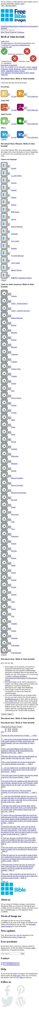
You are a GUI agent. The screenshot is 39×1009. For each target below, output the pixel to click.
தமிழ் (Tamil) (15, 263)
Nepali (13, 507)
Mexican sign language (18, 493)
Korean (13, 442)
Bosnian (14, 340)
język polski (15, 241)
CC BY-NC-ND (6, 47)
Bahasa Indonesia (17, 226)
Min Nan (14, 500)
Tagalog (13, 594)
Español (13, 190)
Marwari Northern (17, 478)
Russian (22, 71)
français (13, 205)
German (24, 69)
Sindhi (13, 565)
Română (14, 248)
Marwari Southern (17, 485)
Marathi (13, 471)
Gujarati (13, 412)
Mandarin (14, 463)
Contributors (21, 26)
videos (21, 977)
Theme (7, 32)
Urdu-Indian (15, 645)
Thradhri (14, 624)
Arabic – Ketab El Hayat (19, 303)
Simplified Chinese (12, 71)
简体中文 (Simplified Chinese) (21, 278)
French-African (16, 398)
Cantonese (14, 354)
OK (3, 6)
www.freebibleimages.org (11, 965)
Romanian (17, 69)
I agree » (10, 714)
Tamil (13, 602)
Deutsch (14, 183)
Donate (4, 28)
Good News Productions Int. (20, 45)
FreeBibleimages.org (12, 699)
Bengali (13, 325)
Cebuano (14, 362)
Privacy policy (20, 4)
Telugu (13, 609)
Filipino (13, 197)
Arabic (3, 71)
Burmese (14, 347)
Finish (19, 727)
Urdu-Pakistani (16, 653)
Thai (12, 616)
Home (3, 26)
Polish (11, 69)
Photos (7, 26)
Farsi (12, 391)
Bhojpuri (14, 332)
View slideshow (6, 73)
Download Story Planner (9, 727)
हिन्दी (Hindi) (15, 212)
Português (14, 234)
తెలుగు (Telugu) (16, 270)
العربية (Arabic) (16, 176)
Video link (4, 75)
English (13, 168)
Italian (13, 427)
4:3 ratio (14, 96)
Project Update (17, 937)
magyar (13, 219)
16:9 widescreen (32, 96)
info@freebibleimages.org (10, 963)
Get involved (29, 26)
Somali (13, 573)
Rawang (14, 551)
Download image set (18, 73)
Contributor (20, 32)
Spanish (34, 67)
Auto (2, 732)
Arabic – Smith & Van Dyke (20, 311)
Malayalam (14, 456)
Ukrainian (14, 638)
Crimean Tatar (15, 369)
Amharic (14, 296)
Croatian (14, 376)
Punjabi (13, 543)
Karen (13, 434)
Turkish (13, 631)
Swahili (13, 587)
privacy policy (31, 948)
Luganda (14, 449)
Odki (12, 522)
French (30, 69)
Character (13, 32)
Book (2, 32)
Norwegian (15, 514)
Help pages (17, 975)
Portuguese (4, 69)
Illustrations (13, 26)
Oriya (13, 529)
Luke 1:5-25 (5, 41)
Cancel (4, 139)
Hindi (35, 69)
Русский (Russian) (17, 256)
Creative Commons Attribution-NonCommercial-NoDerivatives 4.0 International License (21, 678)
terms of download (9, 65)
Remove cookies (11, 6)
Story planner (30, 73)
